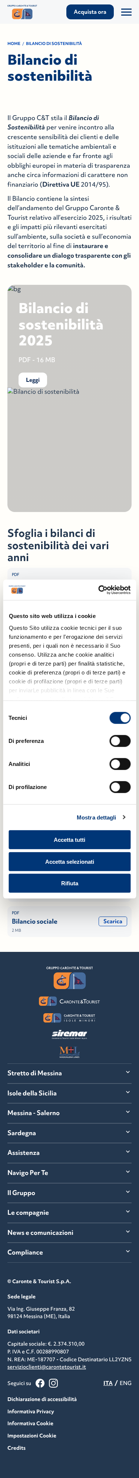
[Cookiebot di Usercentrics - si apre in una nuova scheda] (98, 590)
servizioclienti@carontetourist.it (46, 1366)
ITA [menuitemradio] (108, 1383)
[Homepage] (26, 12)
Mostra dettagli (96, 817)
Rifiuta (69, 883)
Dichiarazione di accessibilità (42, 1399)
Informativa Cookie (30, 1423)
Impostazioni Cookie (31, 1435)
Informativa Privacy (30, 1411)
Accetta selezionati (69, 861)
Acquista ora (90, 11)
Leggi (33, 379)
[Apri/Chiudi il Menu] (126, 12)
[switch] (119, 741)
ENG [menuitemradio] (126, 1383)
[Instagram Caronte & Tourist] (53, 1383)
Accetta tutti (69, 840)
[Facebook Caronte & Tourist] (40, 1383)
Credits (16, 1448)
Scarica (112, 921)
